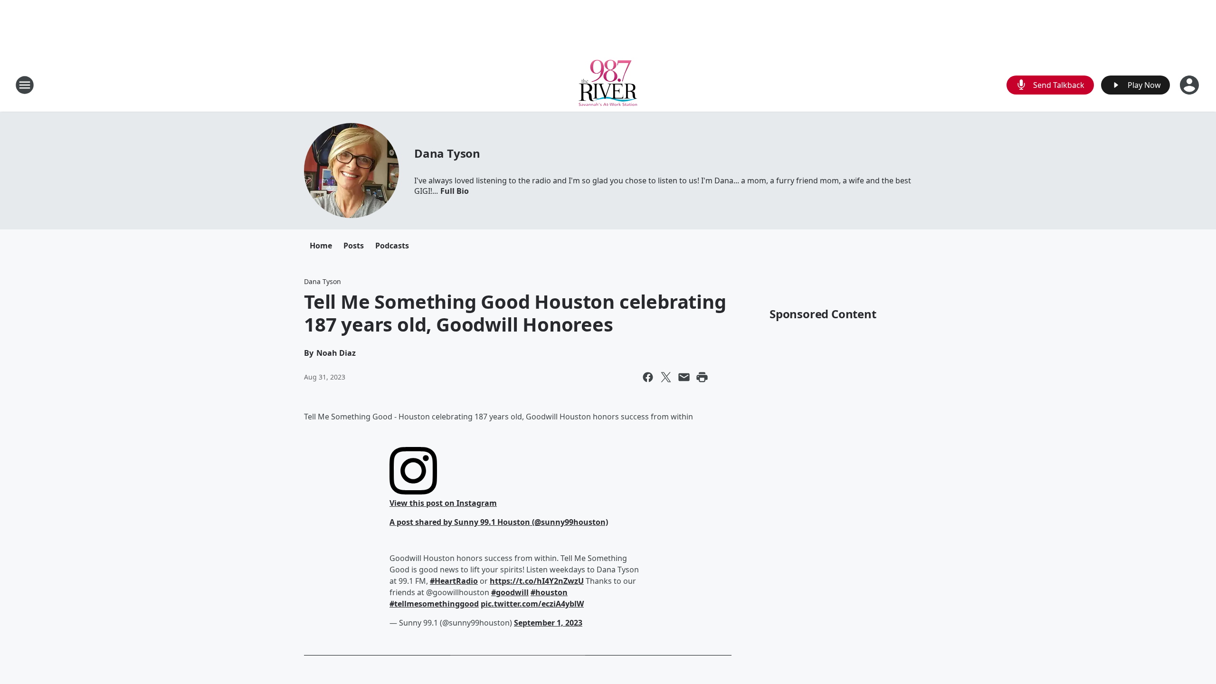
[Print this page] (702, 377)
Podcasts (392, 245)
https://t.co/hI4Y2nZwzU (537, 581)
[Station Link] (608, 85)
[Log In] (1190, 85)
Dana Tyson (447, 153)
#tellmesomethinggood (434, 603)
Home (321, 245)
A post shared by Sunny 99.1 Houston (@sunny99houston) (499, 522)
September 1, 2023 (548, 623)
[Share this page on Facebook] (648, 377)
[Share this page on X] (666, 377)
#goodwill (510, 592)
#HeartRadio (454, 581)
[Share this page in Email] (684, 377)
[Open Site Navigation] (24, 85)
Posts (353, 245)
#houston (549, 592)
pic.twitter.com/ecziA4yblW (532, 603)
